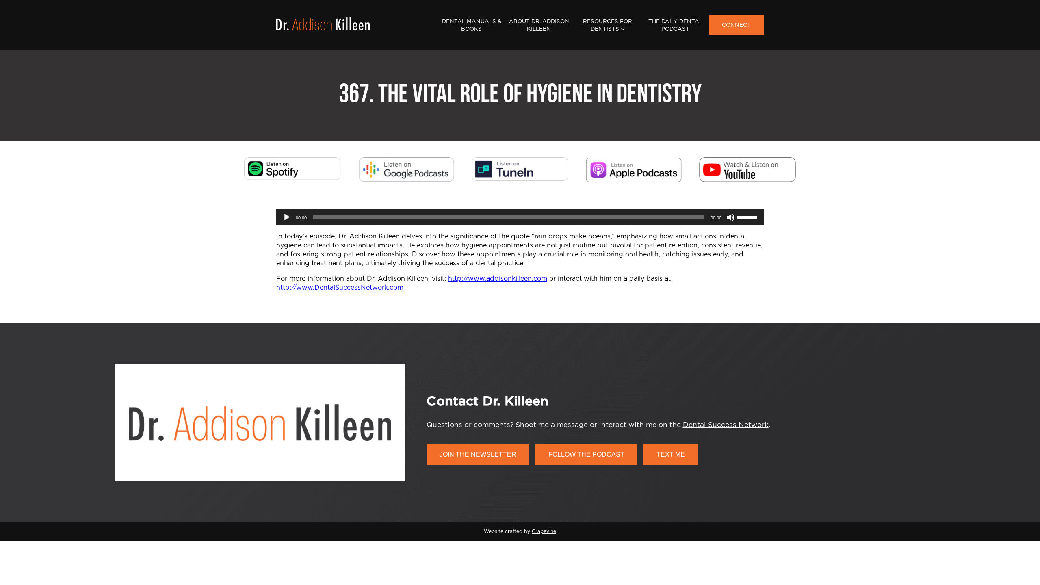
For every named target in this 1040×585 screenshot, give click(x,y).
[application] (520, 217)
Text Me (670, 454)
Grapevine (544, 531)
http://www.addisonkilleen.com (497, 278)
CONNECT (736, 25)
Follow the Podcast (586, 454)
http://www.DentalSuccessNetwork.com (339, 287)
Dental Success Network (726, 424)
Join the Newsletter (478, 454)
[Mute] (730, 217)
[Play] (287, 217)
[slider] (748, 216)
